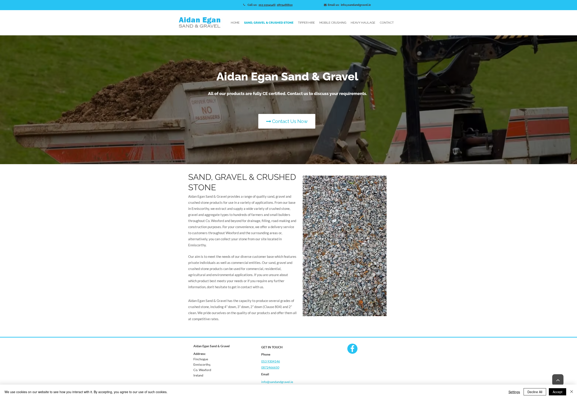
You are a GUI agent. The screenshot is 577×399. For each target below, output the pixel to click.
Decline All (534, 392)
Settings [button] (514, 392)
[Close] (571, 391)
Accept (557, 392)
